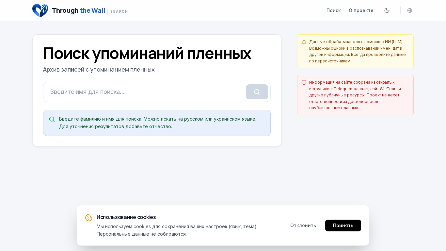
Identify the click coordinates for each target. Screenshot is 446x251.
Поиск (334, 10)
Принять (343, 225)
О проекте (361, 10)
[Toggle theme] (386, 10)
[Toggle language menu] (410, 10)
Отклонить (303, 225)
